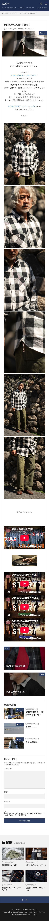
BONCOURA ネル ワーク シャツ (23, 75)
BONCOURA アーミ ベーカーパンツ (22, 106)
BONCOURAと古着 (9, 865)
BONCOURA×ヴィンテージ (36, 865)
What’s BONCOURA (9, 8)
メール (7, 801)
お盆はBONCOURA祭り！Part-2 (11, 889)
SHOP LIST (30, 8)
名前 (6, 792)
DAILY (14, 13)
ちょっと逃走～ (32, 742)
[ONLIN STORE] (24, 565)
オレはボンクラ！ (31, 909)
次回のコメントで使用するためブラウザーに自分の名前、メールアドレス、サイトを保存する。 (24, 814)
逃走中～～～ (31, 727)
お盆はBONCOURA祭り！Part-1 (35, 889)
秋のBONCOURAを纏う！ (29, 13)
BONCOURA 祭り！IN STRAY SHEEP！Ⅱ (35, 713)
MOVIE (21, 8)
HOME (6, 13)
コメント (8, 768)
